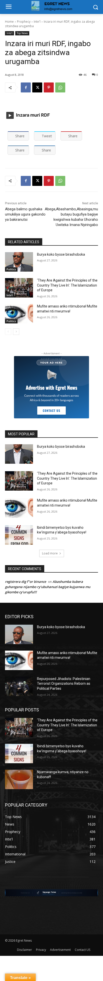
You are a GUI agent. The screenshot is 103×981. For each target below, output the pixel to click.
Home (9, 21)
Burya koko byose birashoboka (61, 254)
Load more (50, 553)
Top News (22, 33)
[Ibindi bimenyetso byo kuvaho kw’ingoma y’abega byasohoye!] (19, 535)
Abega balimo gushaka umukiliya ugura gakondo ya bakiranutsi (25, 214)
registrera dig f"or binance (25, 581)
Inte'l (37, 21)
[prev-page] (8, 331)
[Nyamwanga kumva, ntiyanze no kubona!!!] (19, 779)
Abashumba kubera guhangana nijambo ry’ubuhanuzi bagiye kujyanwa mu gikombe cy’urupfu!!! (47, 586)
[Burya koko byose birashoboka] (19, 262)
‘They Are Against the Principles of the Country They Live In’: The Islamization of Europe (67, 285)
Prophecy (23, 21)
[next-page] (16, 331)
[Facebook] (26, 87)
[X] (37, 87)
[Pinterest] (49, 87)
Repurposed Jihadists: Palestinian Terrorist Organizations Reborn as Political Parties (63, 683)
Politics (11, 269)
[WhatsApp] (60, 87)
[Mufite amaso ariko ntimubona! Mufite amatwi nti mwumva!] (19, 313)
